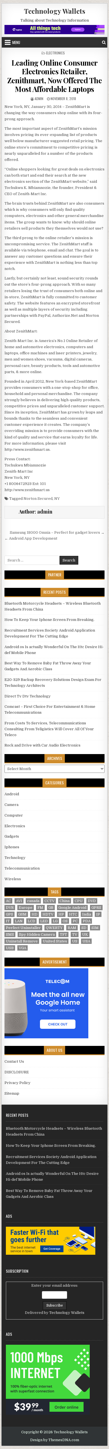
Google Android (72, 907)
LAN (19, 921)
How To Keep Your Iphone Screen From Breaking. (49, 620)
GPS (9, 914)
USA (86, 941)
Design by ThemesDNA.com (54, 1440)
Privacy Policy (17, 1083)
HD (34, 914)
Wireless (12, 879)
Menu (16, 42)
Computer (13, 815)
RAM (72, 928)
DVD (92, 901)
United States (55, 941)
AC (8, 901)
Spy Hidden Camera (37, 934)
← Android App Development (30, 538)
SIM (95, 928)
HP (61, 914)
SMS (10, 934)
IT (8, 921)
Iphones (11, 847)
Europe (25, 907)
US (74, 941)
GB (50, 907)
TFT (63, 934)
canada (33, 901)
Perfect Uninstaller (23, 928)
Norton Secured (38, 498)
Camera (11, 805)
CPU (79, 901)
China (65, 901)
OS (65, 921)
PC (75, 921)
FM (40, 907)
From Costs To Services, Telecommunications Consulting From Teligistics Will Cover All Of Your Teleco (49, 729)
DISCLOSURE (16, 1072)
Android (11, 794)
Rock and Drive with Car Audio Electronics (42, 745)
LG (55, 921)
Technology (14, 858)
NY (57, 498)
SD (83, 928)
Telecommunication (22, 868)
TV (74, 934)
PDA (87, 921)
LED (44, 921)
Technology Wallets (54, 10)
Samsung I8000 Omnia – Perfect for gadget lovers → (57, 532)
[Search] (104, 42)
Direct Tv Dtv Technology (27, 696)
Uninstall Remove (22, 941)
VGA (22, 948)
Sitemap (11, 1093)
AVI (19, 901)
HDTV (47, 914)
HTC (73, 914)
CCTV (49, 901)
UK (85, 934)
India (86, 914)
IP (98, 914)
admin (39, 98)
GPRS (96, 907)
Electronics (55, 52)
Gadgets (11, 836)
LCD (31, 921)
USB (10, 948)
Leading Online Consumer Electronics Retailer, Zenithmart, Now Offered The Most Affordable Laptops (54, 76)
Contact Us (14, 1061)
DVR (10, 907)
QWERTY (54, 928)
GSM (22, 914)
